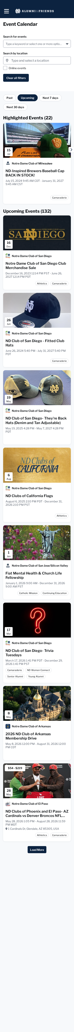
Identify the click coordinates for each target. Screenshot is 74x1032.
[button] (67, 43)
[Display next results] (71, 149)
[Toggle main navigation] (6, 11)
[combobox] (6, 43)
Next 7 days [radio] (50, 97)
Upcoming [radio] (27, 97)
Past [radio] (10, 97)
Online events (17, 68)
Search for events (14, 36)
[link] (37, 173)
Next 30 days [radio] (15, 107)
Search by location (15, 53)
